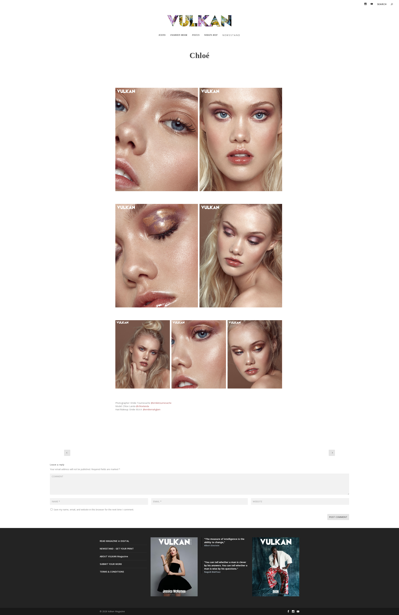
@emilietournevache (161, 402)
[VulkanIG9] (198, 354)
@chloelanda (142, 406)
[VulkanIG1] (156, 139)
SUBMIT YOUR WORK (111, 564)
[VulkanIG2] (156, 255)
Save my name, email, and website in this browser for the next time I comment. (94, 509)
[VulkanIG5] (241, 139)
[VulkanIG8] (142, 354)
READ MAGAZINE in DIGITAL (114, 541)
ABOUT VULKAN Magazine (114, 556)
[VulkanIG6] (241, 255)
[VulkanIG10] (255, 354)
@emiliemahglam (151, 409)
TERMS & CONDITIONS (112, 571)
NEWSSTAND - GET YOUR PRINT (117, 548)
